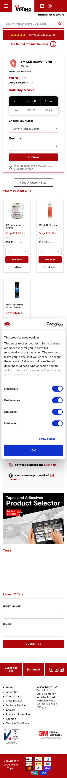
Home (9, 687)
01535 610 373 (56, 14)
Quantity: (15, 138)
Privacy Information (18, 714)
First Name (11, 606)
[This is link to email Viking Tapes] (43, 5)
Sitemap (11, 718)
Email (7, 624)
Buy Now (17, 259)
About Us (11, 692)
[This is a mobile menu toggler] (6, 6)
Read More (17, 266)
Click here (50, 464)
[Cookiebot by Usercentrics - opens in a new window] (47, 324)
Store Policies (14, 701)
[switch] (57, 400)
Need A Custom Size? (34, 182)
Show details (47, 438)
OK (33, 450)
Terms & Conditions (17, 723)
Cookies (10, 710)
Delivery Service (16, 705)
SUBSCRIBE (33, 643)
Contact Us (13, 696)
